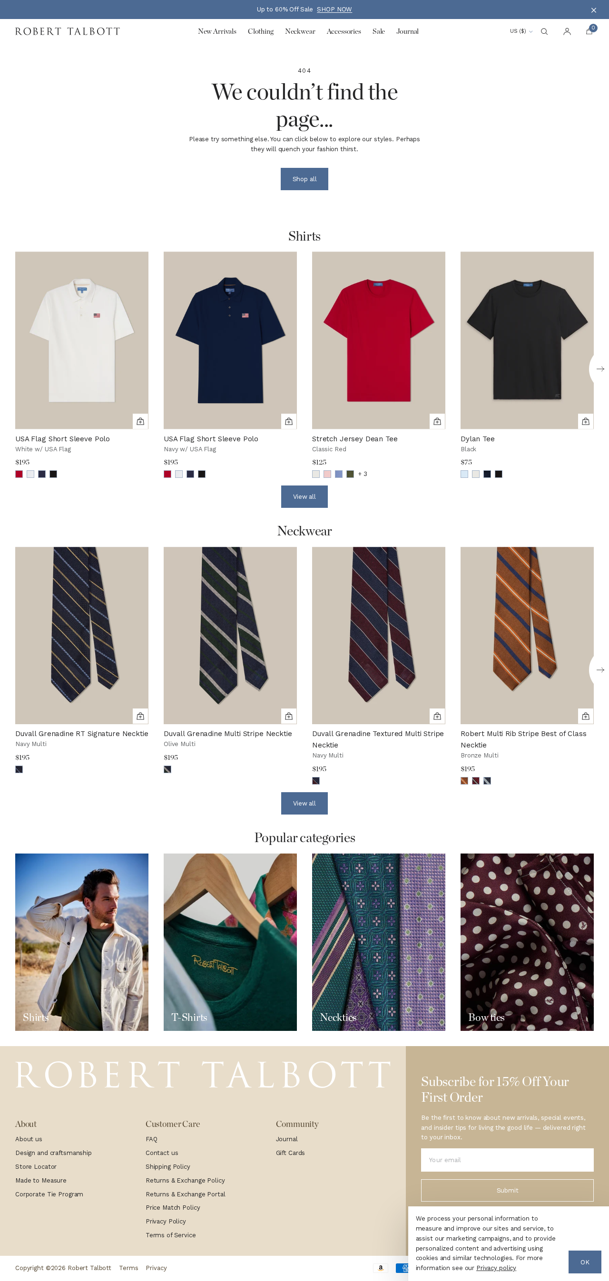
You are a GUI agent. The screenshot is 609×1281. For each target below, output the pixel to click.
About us (28, 1139)
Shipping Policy (168, 1166)
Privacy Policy (166, 1221)
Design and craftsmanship (53, 1152)
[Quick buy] (140, 421)
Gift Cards (290, 1152)
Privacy (156, 1267)
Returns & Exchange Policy (185, 1180)
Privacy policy (496, 1267)
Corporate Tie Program (49, 1194)
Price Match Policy (173, 1207)
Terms (128, 1267)
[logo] (203, 1074)
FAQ (151, 1139)
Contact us (162, 1152)
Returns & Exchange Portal (186, 1194)
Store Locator (36, 1166)
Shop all (305, 179)
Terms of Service (171, 1235)
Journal (287, 1139)
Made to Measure (41, 1180)
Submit (508, 1190)
